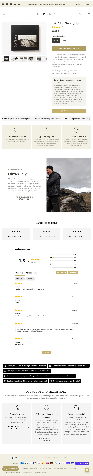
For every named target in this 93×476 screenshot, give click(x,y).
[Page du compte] (84, 14)
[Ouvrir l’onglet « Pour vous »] (87, 470)
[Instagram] (3, 4)
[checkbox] (30, 278)
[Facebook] (7, 4)
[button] (63, 254)
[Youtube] (15, 4)
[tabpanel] (46, 316)
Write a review (73, 272)
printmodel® (38, 141)
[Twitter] (11, 4)
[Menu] (4, 14)
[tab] (31, 273)
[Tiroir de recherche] (80, 14)
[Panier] (89, 14)
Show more (46, 353)
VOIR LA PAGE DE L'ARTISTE (24, 198)
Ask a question (61, 272)
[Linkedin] (19, 4)
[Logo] (46, 14)
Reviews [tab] (20, 273)
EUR (16, 458)
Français (6, 458)
